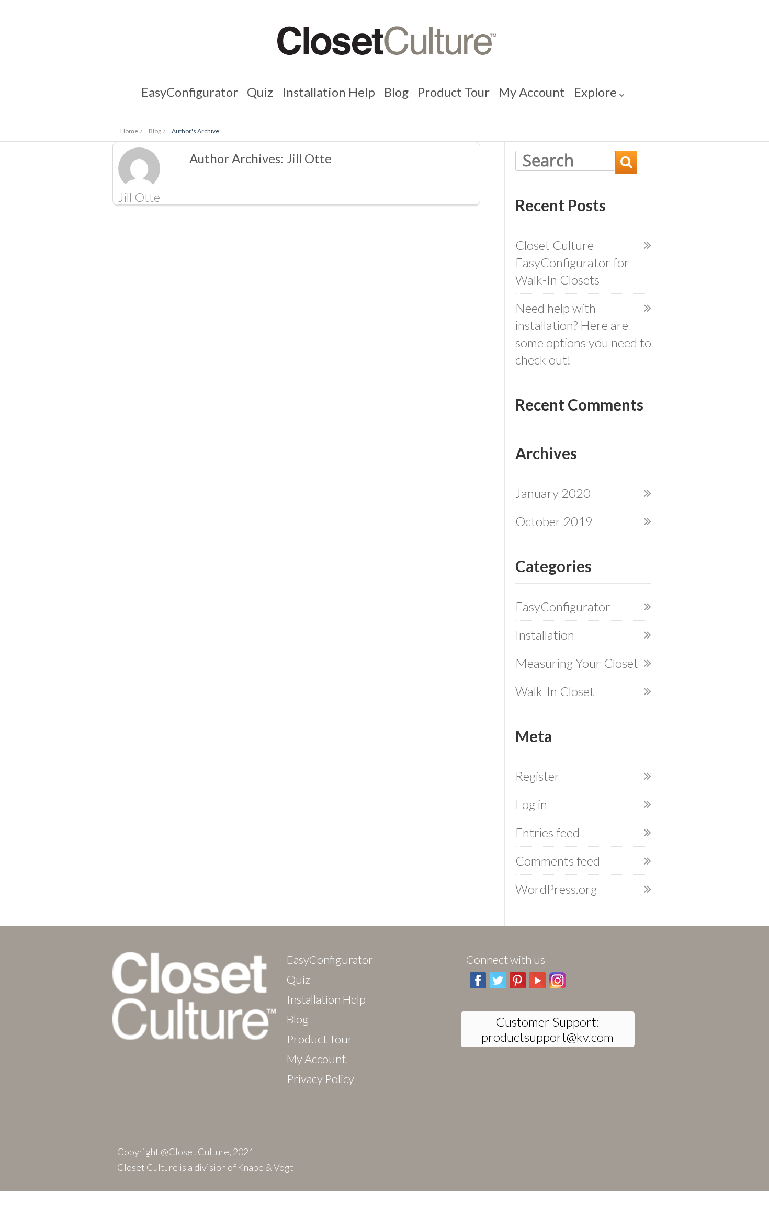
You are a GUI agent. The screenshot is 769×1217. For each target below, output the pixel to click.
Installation (544, 634)
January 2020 (553, 493)
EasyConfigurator (239, 93)
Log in (531, 804)
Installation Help (341, 93)
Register (537, 775)
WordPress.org (556, 888)
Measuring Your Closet (576, 662)
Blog (390, 93)
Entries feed (547, 832)
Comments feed (557, 860)
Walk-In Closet (554, 691)
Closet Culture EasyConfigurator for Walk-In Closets (572, 262)
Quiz (291, 93)
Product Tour (434, 93)
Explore (538, 93)
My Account (492, 93)
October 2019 (554, 521)
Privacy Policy (320, 1079)
